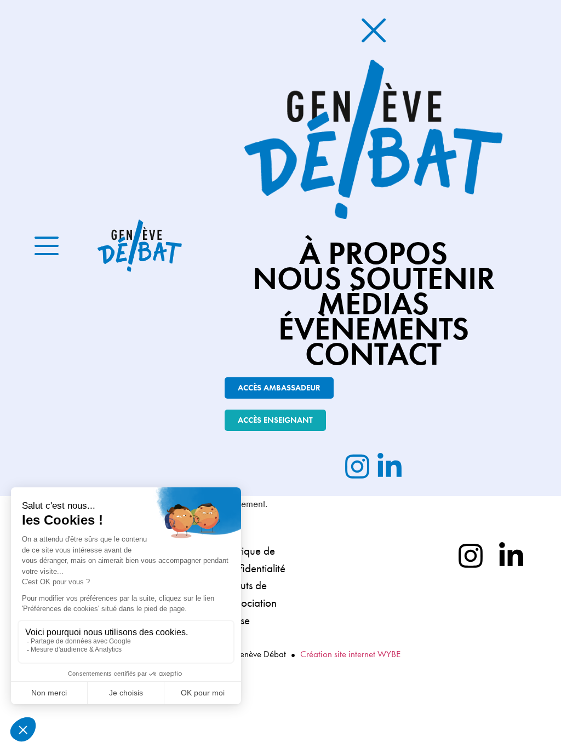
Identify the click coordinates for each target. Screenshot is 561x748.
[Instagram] (470, 555)
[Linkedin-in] (511, 555)
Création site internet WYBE (350, 654)
